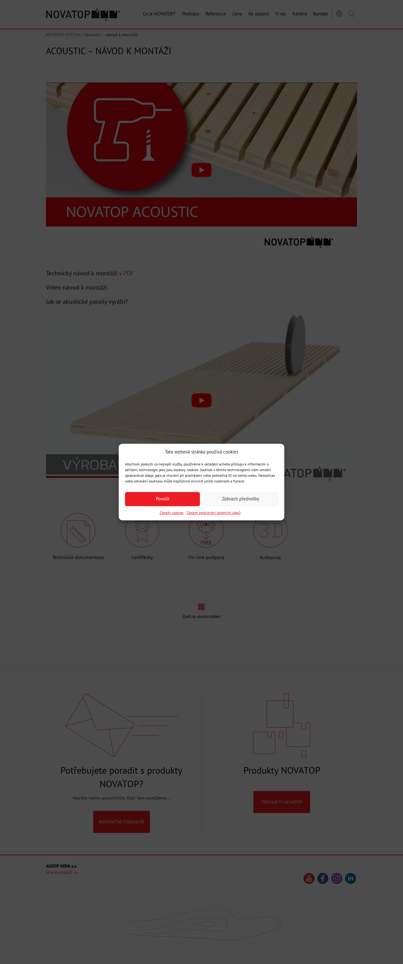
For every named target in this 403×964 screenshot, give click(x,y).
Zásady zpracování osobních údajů (214, 512)
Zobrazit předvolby (240, 499)
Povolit (162, 499)
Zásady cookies (172, 512)
